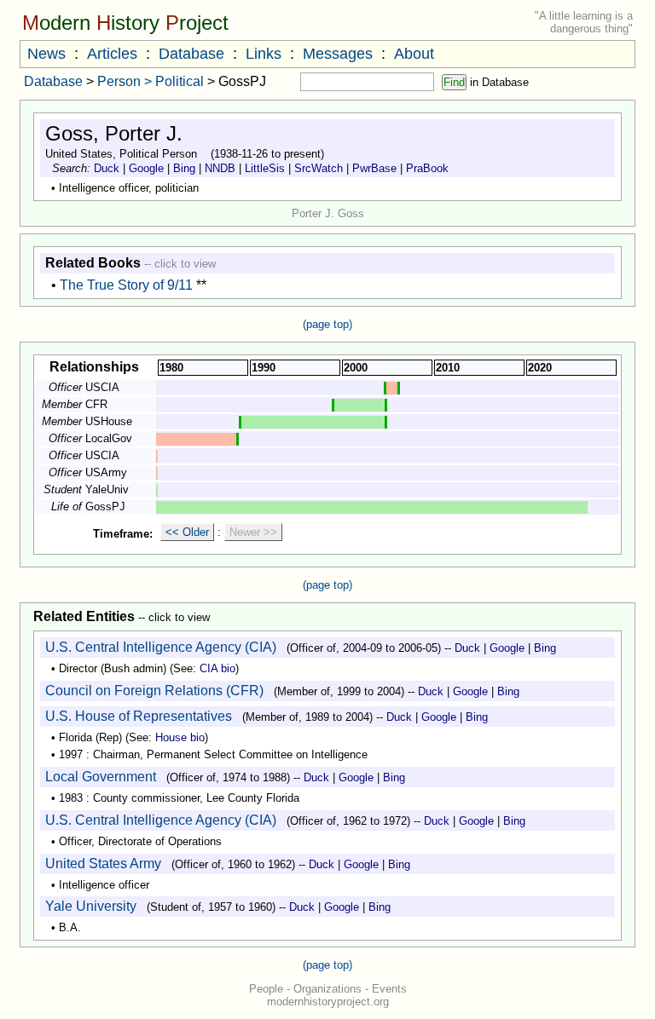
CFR (96, 404)
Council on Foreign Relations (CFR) (154, 690)
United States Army (103, 863)
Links (263, 53)
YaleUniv (107, 489)
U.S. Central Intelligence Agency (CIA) (160, 647)
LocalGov (108, 438)
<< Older (187, 532)
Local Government (100, 776)
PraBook (427, 168)
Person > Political (150, 81)
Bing (184, 168)
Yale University (90, 906)
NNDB (220, 168)
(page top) (327, 324)
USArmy (106, 472)
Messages (338, 53)
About (414, 53)
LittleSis (265, 168)
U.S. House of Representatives (138, 716)
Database (191, 53)
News (46, 53)
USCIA (102, 387)
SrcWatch (318, 168)
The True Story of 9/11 (126, 285)
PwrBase (374, 168)
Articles (112, 53)
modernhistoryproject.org (328, 1001)
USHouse (108, 421)
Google (146, 168)
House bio (180, 737)
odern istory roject (125, 22)
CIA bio (217, 668)
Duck (106, 168)
